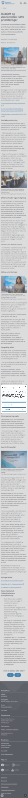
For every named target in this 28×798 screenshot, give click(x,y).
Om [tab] (20, 387)
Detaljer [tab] (13, 387)
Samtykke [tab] (4, 387)
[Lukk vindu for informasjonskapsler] (25, 386)
